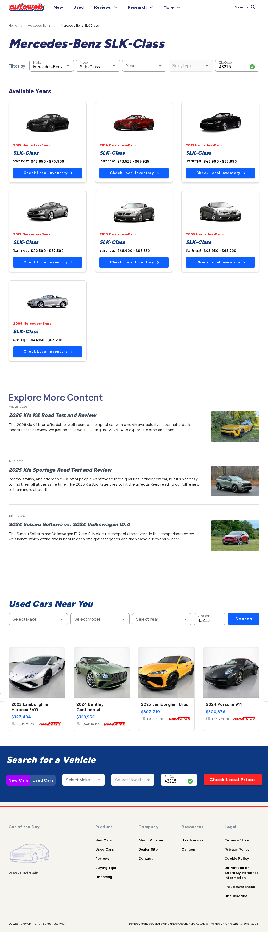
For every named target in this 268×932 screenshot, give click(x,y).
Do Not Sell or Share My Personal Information (241, 872)
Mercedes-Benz (39, 26)
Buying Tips (105, 867)
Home (13, 26)
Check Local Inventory (46, 173)
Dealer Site (148, 849)
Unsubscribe (236, 896)
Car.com (189, 849)
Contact (145, 858)
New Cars (18, 780)
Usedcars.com (195, 840)
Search (243, 619)
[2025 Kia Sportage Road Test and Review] (235, 481)
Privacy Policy (237, 849)
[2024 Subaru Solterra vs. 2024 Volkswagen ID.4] (235, 535)
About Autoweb (151, 840)
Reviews (102, 858)
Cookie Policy (237, 858)
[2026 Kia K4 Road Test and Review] (235, 426)
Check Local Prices (232, 780)
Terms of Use (237, 840)
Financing (103, 876)
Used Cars (42, 780)
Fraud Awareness (240, 886)
